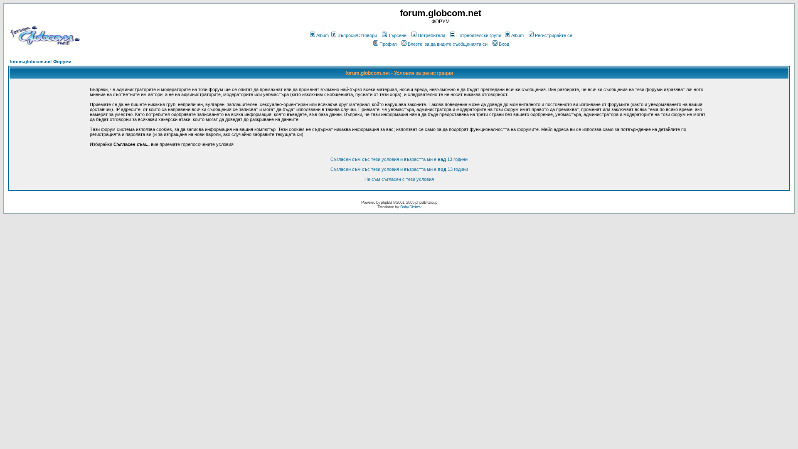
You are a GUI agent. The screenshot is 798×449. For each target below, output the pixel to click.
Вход (504, 44)
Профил (388, 44)
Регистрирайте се (553, 35)
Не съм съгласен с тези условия (399, 179)
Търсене (397, 35)
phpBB (386, 202)
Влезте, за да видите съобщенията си (448, 44)
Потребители (431, 35)
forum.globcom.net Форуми (40, 61)
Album (322, 35)
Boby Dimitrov (410, 207)
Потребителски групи (478, 35)
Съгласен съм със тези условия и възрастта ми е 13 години (399, 159)
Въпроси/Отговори (357, 35)
